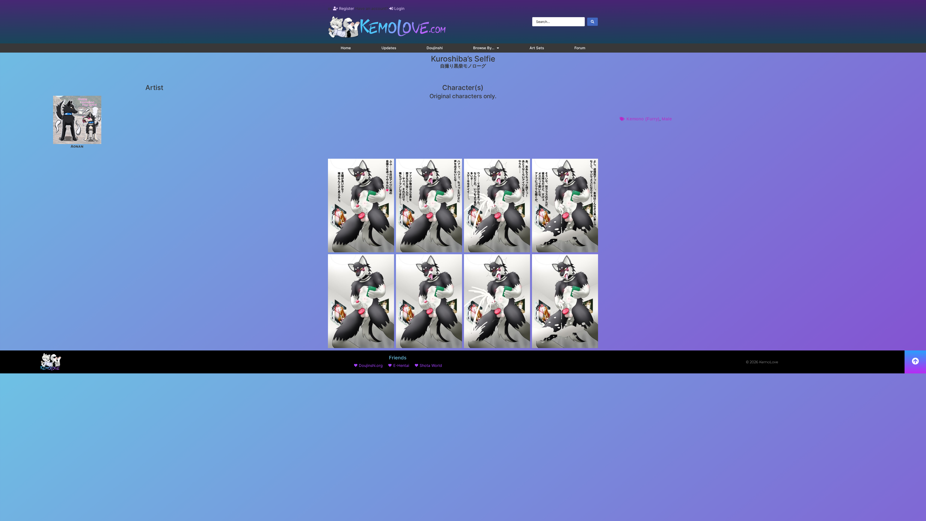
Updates (388, 48)
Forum (579, 48)
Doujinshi (435, 48)
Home (346, 48)
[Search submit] (592, 22)
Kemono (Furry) (643, 119)
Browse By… (483, 48)
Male (667, 119)
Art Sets (537, 48)
